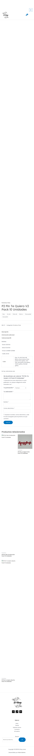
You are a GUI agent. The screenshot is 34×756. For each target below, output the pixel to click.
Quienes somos (17, 727)
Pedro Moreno (21, 752)
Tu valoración (8, 392)
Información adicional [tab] (8, 335)
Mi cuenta (17, 731)
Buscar (17, 736)
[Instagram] (13, 711)
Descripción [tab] (5, 332)
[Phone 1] (17, 711)
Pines (8, 303)
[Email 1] (20, 711)
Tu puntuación (9, 388)
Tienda (17, 725)
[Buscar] (22, 740)
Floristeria (4, 303)
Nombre (6, 402)
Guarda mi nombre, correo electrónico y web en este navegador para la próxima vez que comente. (16, 416)
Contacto (17, 729)
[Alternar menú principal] (30, 10)
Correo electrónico (9, 408)
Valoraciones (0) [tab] (6, 338)
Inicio (17, 723)
